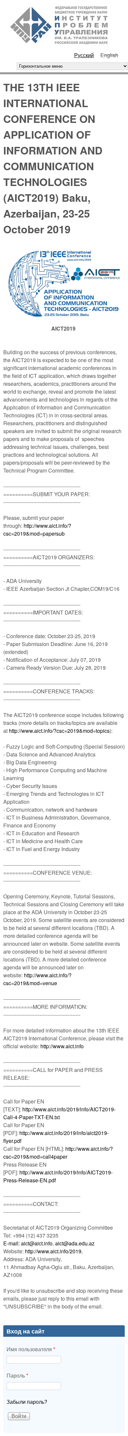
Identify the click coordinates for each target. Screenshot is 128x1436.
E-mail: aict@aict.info (28, 1243)
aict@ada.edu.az (75, 1243)
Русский (84, 55)
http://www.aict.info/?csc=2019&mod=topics (59, 730)
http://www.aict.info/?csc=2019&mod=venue (37, 979)
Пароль (17, 1375)
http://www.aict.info (62, 1046)
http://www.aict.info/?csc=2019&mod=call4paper (58, 1152)
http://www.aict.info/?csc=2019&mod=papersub (37, 529)
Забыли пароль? (27, 1401)
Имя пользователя (31, 1349)
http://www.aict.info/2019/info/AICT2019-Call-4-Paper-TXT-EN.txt (59, 1113)
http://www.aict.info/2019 (53, 1251)
